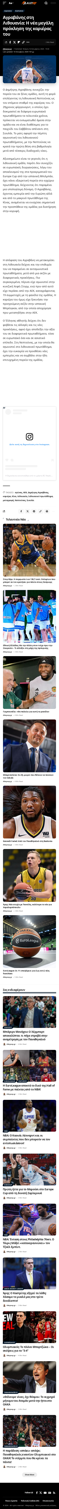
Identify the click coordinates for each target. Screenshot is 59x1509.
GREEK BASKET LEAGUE (13, 1289)
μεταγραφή (8, 500)
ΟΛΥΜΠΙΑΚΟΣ (9, 1343)
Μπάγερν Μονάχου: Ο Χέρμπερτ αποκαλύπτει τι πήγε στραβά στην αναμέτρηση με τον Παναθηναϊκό (25, 1035)
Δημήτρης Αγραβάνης (38, 492)
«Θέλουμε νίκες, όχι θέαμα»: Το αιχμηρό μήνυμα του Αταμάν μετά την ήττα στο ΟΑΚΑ (29, 1400)
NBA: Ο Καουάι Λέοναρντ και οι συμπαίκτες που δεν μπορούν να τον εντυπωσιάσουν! (26, 1139)
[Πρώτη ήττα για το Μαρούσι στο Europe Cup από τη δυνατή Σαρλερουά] (29, 1169)
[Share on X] (14, 42)
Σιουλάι (30, 500)
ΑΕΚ (25, 492)
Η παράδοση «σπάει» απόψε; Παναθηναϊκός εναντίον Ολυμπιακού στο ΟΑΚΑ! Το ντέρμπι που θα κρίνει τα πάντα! (29, 1456)
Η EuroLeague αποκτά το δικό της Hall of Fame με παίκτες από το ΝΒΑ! (29, 1087)
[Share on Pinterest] (34, 511)
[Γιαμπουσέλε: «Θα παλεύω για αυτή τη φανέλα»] (29, 682)
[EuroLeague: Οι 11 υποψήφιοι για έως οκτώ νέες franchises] (29, 941)
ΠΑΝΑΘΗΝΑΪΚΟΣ (11, 1392)
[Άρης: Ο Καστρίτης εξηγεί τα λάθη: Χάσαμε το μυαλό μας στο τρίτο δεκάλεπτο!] (29, 1273)
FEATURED (19, 11)
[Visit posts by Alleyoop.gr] (4, 1044)
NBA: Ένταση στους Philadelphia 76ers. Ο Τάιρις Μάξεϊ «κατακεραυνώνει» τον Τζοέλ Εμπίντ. (28, 1243)
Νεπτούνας (20, 500)
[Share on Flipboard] (19, 42)
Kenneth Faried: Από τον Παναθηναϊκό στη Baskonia (27, 841)
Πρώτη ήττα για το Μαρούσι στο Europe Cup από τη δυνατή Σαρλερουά (28, 1191)
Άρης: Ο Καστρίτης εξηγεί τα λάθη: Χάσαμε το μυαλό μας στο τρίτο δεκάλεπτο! (24, 1297)
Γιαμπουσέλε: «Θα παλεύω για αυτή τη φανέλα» (26, 711)
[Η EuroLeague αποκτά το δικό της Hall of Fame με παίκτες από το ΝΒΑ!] (29, 1066)
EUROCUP (8, 1185)
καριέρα (7, 496)
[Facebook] (36, 1493)
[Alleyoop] (29, 3)
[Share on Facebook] (10, 42)
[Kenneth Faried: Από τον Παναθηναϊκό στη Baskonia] (29, 812)
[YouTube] (45, 1493)
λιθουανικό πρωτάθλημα (40, 496)
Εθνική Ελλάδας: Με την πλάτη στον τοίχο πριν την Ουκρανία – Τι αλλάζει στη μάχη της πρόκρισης (27, 647)
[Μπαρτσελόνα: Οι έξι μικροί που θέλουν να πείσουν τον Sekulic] (29, 745)
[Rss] (54, 1493)
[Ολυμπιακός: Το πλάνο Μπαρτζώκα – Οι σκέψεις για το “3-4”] (29, 1327)
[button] (5, 3)
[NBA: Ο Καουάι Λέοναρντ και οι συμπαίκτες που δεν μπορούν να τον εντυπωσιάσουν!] (29, 1116)
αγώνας (18, 492)
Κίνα (14, 496)
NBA (6, 1131)
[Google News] (50, 1493)
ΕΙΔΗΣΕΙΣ (8, 11)
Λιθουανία (22, 496)
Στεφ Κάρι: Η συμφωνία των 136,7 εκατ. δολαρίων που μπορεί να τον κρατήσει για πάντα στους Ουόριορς (29, 580)
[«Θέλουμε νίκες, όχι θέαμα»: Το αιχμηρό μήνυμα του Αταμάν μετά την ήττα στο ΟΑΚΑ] (29, 1377)
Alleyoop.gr (7, 49)
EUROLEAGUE (9, 1081)
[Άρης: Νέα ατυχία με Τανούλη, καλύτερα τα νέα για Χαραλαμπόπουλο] (29, 875)
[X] (41, 1493)
